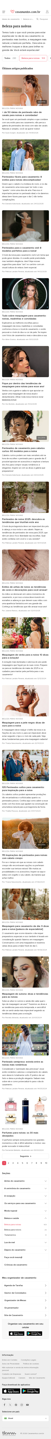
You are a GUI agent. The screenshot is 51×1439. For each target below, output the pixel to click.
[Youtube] (27, 1405)
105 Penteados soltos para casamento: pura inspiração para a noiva (23, 789)
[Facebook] (4, 1405)
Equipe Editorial (8, 1378)
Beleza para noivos (12, 1229)
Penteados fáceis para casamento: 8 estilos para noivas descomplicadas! (22, 178)
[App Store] (11, 1393)
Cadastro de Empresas (11, 1374)
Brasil (10, 1418)
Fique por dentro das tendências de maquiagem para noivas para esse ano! (23, 385)
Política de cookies (31, 1364)
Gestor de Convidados (15, 1293)
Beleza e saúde (30, 19)
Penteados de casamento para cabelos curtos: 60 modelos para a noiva (23, 450)
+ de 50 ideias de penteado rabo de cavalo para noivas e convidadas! (22, 114)
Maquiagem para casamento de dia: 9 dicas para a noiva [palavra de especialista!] (25, 928)
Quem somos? (31, 1374)
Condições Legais (28, 1360)
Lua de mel (9, 1242)
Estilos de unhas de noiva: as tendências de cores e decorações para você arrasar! (24, 588)
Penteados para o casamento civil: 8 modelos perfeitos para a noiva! (21, 249)
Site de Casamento (13, 1315)
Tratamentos (10, 1235)
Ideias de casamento (11, 19)
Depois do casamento (15, 1250)
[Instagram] (21, 1405)
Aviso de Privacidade (10, 1364)
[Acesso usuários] (47, 11)
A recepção (9, 1196)
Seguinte (24, 1156)
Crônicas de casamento (15, 1265)
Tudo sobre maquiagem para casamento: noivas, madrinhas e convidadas (24, 317)
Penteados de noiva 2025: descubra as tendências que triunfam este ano (23, 521)
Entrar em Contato (9, 1360)
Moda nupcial (10, 1210)
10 (46, 1163)
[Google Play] (30, 1393)
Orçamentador (11, 1308)
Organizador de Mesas (15, 1300)
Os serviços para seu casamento (20, 1203)
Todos (10, 58)
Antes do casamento (14, 1181)
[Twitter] (10, 1405)
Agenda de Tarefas (13, 1285)
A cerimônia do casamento (17, 1188)
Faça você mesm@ (13, 1257)
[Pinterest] (16, 1405)
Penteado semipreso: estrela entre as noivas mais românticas (22, 1063)
